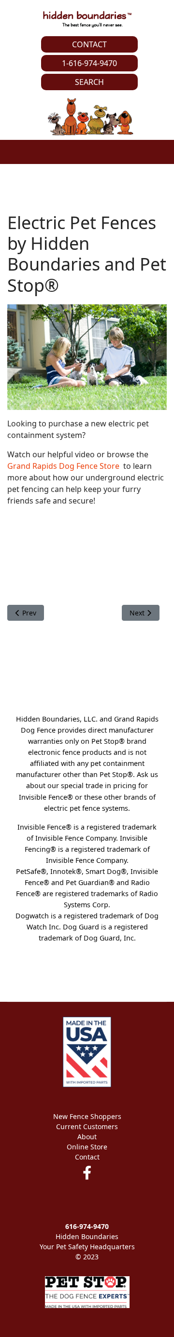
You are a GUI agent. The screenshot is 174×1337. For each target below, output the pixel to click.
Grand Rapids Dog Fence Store (63, 466)
